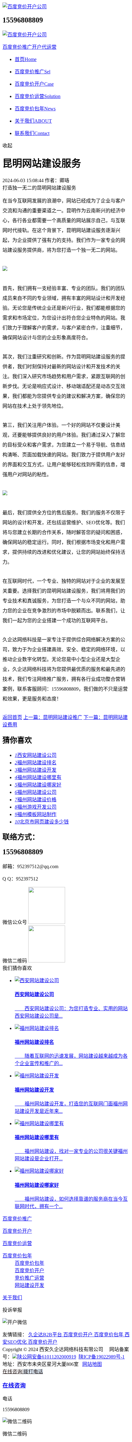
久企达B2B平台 (45, 1334)
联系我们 (32, 133)
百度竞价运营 (37, 96)
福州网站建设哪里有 (38, 777)
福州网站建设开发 (35, 770)
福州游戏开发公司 (35, 807)
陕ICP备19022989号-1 (102, 1356)
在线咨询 (12, 1371)
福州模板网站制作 (35, 814)
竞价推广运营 (29, 1278)
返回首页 (12, 717)
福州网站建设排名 (35, 762)
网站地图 (92, 1364)
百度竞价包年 (35, 108)
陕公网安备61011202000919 (46, 1356)
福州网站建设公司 (35, 792)
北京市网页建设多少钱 (42, 821)
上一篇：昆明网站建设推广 (52, 717)
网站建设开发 (29, 1285)
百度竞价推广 (32, 71)
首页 (26, 59)
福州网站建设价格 (35, 799)
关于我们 (33, 121)
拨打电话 (33, 1371)
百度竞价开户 (34, 84)
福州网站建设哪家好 (38, 784)
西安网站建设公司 (35, 755)
